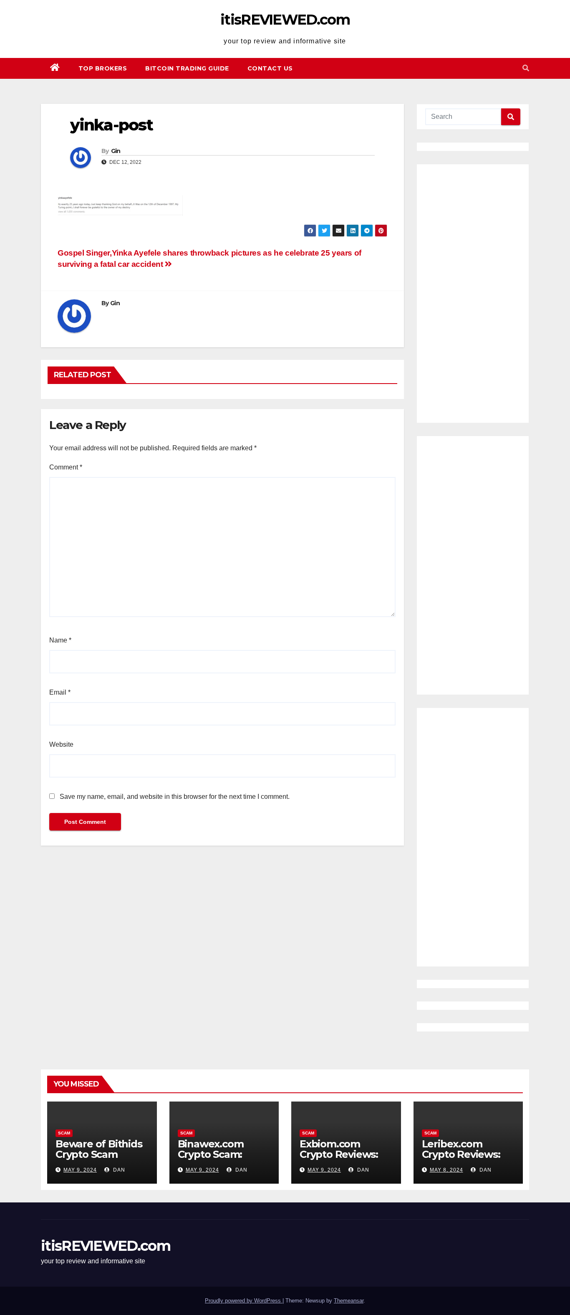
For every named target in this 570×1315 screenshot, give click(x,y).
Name (60, 640)
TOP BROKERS (102, 68)
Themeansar (348, 1300)
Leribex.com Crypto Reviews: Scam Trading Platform (461, 1159)
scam (64, 1133)
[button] (525, 68)
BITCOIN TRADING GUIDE (187, 68)
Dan (118, 1170)
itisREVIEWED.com (285, 19)
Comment (65, 467)
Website (61, 744)
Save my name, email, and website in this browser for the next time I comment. (175, 796)
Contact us (270, 68)
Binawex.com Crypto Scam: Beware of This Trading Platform (220, 1159)
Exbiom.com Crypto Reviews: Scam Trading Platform (339, 1159)
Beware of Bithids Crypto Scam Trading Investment (98, 1159)
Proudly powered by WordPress (243, 1300)
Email (60, 692)
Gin (116, 151)
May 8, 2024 (446, 1170)
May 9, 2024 (80, 1170)
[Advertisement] (472, 293)
